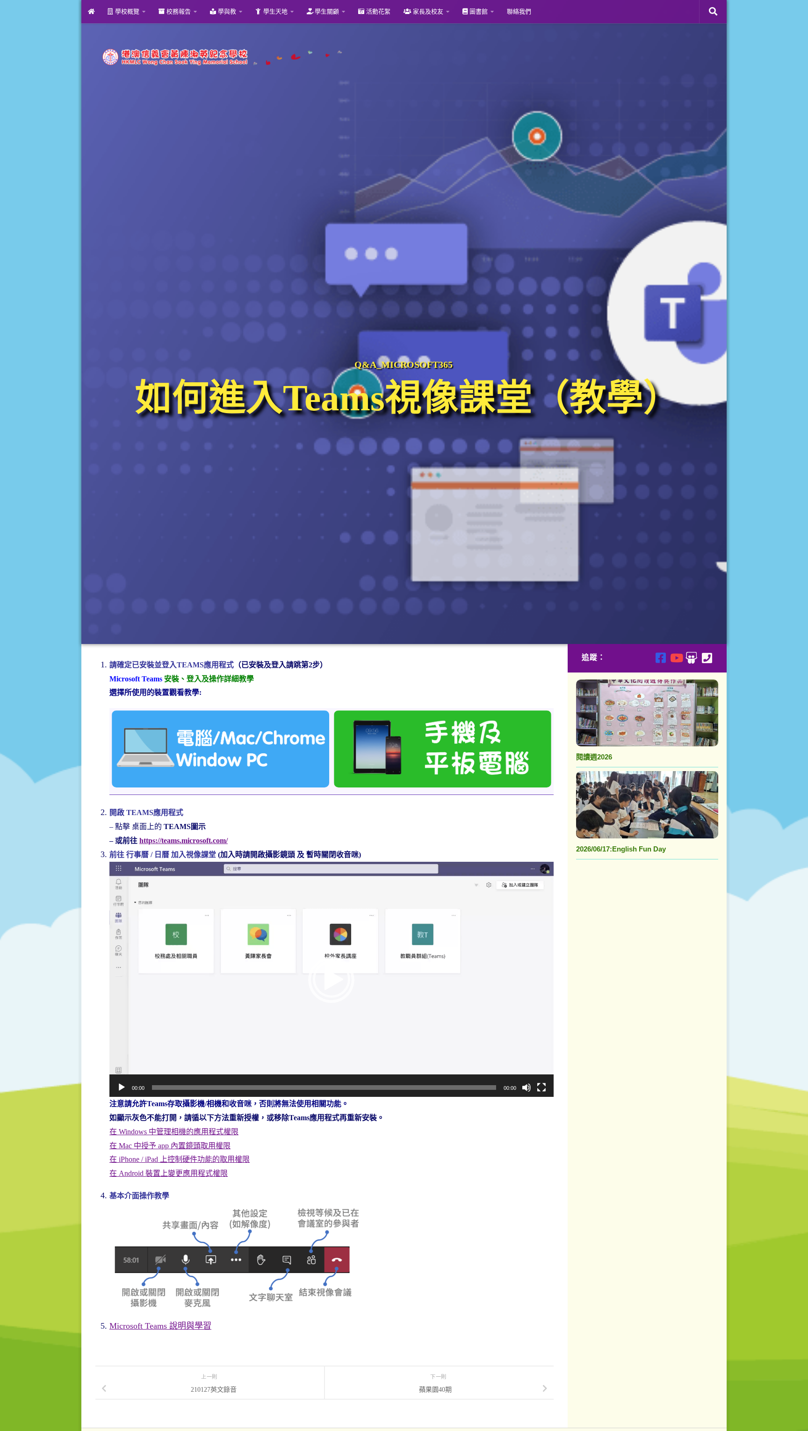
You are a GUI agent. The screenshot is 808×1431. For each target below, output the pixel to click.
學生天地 (274, 11)
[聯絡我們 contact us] (707, 658)
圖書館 (478, 11)
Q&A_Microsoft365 (403, 364)
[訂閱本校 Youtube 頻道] (676, 658)
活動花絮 (377, 11)
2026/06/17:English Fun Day (621, 849)
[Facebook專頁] (660, 658)
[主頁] (91, 11)
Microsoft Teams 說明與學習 (160, 1326)
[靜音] (526, 1087)
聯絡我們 (519, 11)
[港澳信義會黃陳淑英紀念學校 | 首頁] (220, 57)
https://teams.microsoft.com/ (183, 840)
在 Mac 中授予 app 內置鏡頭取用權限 (170, 1146)
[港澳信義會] (691, 658)
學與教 (226, 11)
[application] (331, 979)
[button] (331, 979)
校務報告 (178, 11)
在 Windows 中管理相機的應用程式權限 (173, 1132)
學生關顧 (326, 11)
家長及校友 (427, 11)
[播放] (121, 1087)
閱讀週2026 (594, 757)
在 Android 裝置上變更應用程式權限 (168, 1173)
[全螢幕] (541, 1087)
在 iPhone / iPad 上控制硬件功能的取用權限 (179, 1159)
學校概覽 (126, 11)
